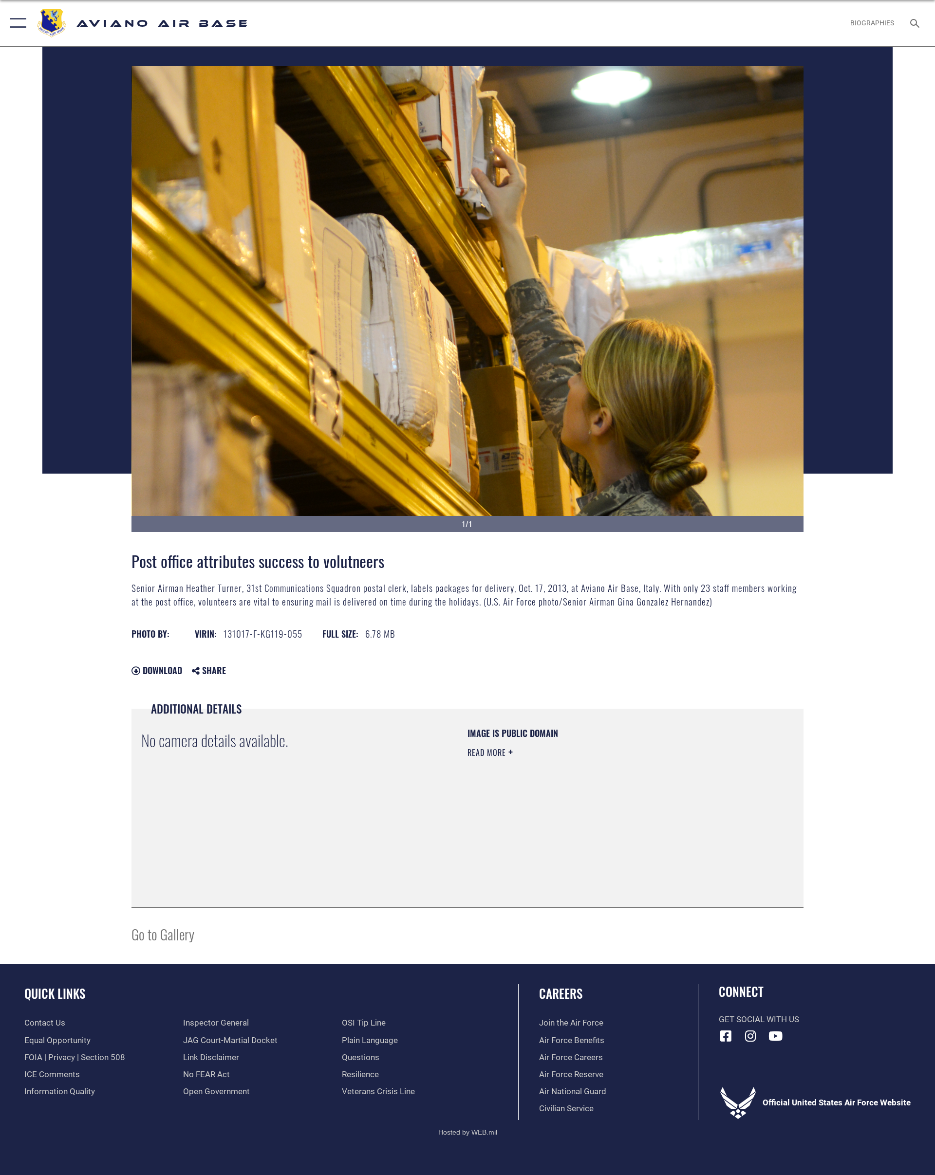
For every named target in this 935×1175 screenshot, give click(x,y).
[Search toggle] (916, 23)
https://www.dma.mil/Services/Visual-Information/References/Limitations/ (582, 814)
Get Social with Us (759, 1019)
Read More (488, 752)
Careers (560, 993)
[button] (16, 23)
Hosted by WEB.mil (467, 1132)
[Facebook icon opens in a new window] (726, 1035)
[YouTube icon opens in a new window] (775, 1035)
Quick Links (54, 993)
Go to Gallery (162, 933)
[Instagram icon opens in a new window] (750, 1035)
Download (161, 670)
